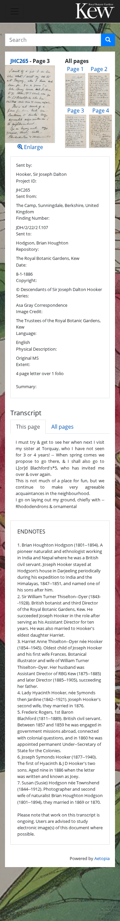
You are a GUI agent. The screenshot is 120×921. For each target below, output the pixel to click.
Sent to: (23, 234)
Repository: (27, 249)
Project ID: (26, 181)
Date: (21, 265)
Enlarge (33, 147)
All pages (62, 426)
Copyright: (26, 280)
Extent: (23, 364)
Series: (22, 296)
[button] (108, 39)
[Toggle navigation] (14, 11)
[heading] (30, 61)
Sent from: (26, 196)
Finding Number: (32, 218)
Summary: (26, 386)
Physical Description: (36, 349)
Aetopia (102, 858)
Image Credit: (29, 311)
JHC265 (19, 61)
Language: (26, 333)
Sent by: (24, 165)
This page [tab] (28, 426)
